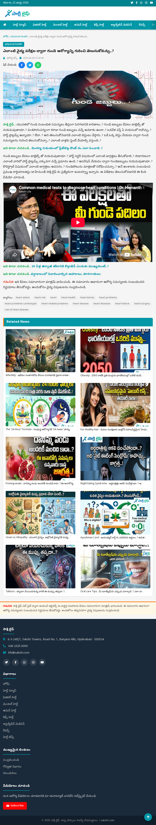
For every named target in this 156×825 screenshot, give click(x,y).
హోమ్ (6, 36)
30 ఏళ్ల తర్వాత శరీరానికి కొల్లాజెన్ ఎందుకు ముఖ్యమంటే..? (70, 267)
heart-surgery (142, 303)
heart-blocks (87, 297)
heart (53, 297)
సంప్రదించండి (11, 760)
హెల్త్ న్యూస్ (19, 25)
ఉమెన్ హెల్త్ (80, 25)
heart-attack (23, 297)
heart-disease (81, 303)
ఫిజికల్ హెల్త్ (39, 25)
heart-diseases (101, 303)
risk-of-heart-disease (16, 309)
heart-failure (122, 303)
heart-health (68, 297)
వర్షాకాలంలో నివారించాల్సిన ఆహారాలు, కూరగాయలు (66, 274)
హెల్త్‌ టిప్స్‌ (8, 737)
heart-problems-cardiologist (21, 303)
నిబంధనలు (10, 773)
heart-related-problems (54, 303)
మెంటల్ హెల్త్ (60, 25)
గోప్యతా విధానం (12, 767)
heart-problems (108, 297)
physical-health (19, 36)
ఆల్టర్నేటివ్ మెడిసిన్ (121, 25)
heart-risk (40, 297)
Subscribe (17, 806)
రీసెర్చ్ (142, 25)
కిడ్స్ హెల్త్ (99, 25)
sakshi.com (107, 820)
